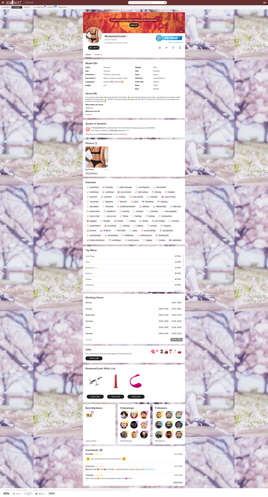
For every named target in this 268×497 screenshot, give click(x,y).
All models (6, 7)
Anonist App (62, 7)
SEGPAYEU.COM (44, 490)
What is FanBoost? (176, 42)
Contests (50, 7)
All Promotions (38, 7)
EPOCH (36, 490)
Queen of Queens (139, 128)
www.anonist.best (22, 490)
